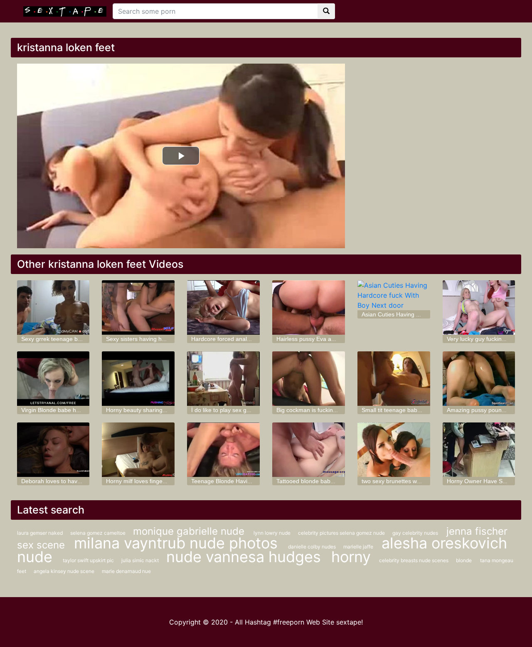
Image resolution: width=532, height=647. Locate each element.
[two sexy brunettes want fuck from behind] (393, 449)
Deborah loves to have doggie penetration (76, 481)
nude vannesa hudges (245, 557)
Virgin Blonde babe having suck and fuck (74, 410)
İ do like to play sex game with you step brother (253, 410)
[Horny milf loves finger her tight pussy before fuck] (138, 449)
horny (351, 557)
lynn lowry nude (273, 533)
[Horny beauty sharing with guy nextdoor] (138, 378)
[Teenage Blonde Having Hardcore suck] (223, 449)
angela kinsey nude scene (65, 571)
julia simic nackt (140, 560)
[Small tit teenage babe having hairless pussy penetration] (393, 378)
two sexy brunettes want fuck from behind (416, 481)
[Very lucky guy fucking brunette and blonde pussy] (479, 307)
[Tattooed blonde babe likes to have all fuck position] (308, 449)
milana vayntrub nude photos (178, 543)
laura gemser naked (40, 533)
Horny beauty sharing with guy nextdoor (158, 410)
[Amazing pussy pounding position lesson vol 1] (479, 378)
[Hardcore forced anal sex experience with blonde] (223, 307)
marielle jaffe (358, 546)
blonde (464, 560)
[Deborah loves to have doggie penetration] (53, 449)
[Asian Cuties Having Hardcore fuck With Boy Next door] (393, 295)
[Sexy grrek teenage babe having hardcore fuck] (53, 307)
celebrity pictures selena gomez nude (342, 533)
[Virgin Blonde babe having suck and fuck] (53, 378)
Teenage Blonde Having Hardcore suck (242, 481)
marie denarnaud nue (126, 571)
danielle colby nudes (312, 546)
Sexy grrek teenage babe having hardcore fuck (83, 339)
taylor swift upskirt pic (89, 560)
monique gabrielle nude (190, 531)
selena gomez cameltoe (98, 533)
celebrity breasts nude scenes (414, 560)
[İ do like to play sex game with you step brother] (223, 378)
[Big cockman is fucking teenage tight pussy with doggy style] (308, 378)
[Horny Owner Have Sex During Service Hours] (479, 449)
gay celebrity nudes (415, 533)
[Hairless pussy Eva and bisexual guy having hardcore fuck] (308, 307)
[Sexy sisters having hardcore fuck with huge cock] (138, 307)
